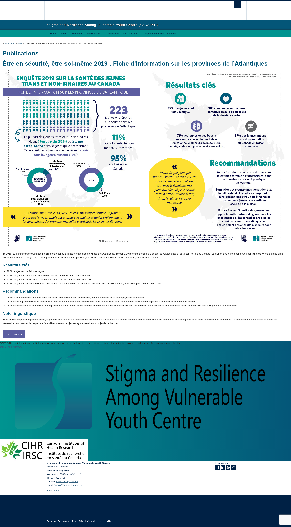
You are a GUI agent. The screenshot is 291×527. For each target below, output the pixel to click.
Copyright (91, 521)
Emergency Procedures (58, 521)
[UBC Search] (237, 4)
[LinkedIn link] (223, 468)
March (19, 43)
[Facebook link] (217, 468)
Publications (93, 33)
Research (77, 33)
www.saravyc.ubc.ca (67, 481)
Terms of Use (78, 521)
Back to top (53, 490)
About (64, 33)
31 (25, 43)
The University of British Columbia (54, 10)
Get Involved (130, 33)
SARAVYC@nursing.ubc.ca (68, 485)
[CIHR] (44, 450)
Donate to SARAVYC (11, 346)
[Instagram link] (233, 468)
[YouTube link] (228, 468)
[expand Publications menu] (103, 34)
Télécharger (14, 334)
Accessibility (105, 521)
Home (53, 33)
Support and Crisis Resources (160, 33)
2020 (13, 43)
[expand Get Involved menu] (140, 34)
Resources (113, 33)
